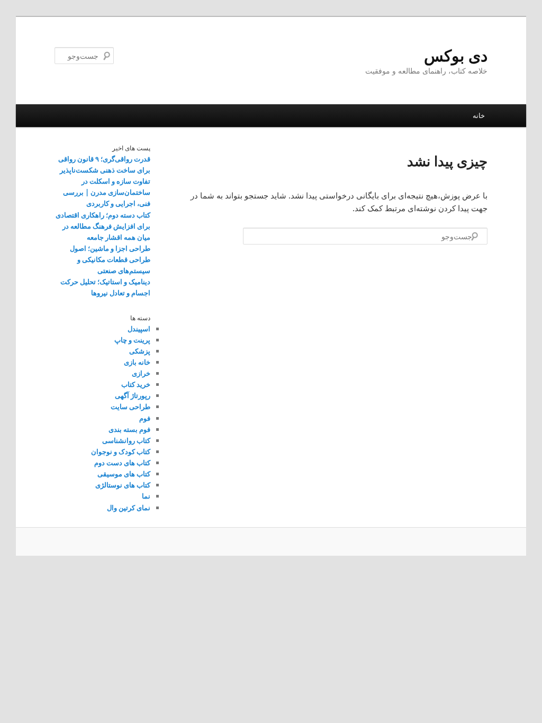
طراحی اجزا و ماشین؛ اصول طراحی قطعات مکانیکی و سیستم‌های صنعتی (110, 259)
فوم (144, 418)
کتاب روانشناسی (126, 440)
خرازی (141, 373)
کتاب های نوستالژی (122, 485)
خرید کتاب (135, 384)
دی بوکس (455, 55)
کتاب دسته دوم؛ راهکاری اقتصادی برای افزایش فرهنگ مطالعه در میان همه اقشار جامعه (103, 226)
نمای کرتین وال (128, 507)
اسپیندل (139, 328)
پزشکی (139, 351)
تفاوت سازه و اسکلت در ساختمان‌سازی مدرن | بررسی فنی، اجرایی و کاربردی (106, 192)
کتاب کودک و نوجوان (120, 451)
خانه (479, 115)
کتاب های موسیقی (123, 473)
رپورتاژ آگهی (132, 395)
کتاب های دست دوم (122, 462)
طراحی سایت (130, 406)
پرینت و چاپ (132, 340)
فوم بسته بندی (129, 429)
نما (146, 496)
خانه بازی (137, 362)
